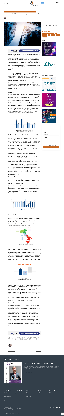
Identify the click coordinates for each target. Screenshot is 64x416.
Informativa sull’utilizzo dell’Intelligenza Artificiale (11, 411)
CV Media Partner (29, 397)
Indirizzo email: (45, 137)
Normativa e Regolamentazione (9, 399)
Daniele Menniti (10, 17)
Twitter (50, 392)
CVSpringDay (28, 393)
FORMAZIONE (27, 7)
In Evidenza (5, 392)
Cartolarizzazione (46, 31)
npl (18, 339)
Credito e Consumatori (7, 395)
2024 (50, 25)
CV (4, 7)
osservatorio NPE (24, 339)
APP (59, 7)
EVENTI (22, 7)
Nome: (44, 127)
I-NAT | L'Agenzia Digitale (15, 413)
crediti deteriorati (16, 337)
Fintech (5, 400)
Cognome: (44, 132)
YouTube (50, 395)
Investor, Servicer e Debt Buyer (8, 401)
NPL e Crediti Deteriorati (7, 396)
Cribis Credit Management (27, 337)
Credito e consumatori (47, 33)
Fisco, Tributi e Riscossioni (8, 397)
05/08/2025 (9, 18)
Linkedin (50, 393)
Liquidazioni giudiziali (19, 338)
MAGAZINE (18, 7)
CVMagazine (39, 392)
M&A (56, 33)
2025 (47, 25)
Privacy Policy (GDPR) (46, 141)
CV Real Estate (28, 395)
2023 (53, 25)
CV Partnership (28, 396)
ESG (53, 33)
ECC (6, 7)
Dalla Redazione (11, 7)
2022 (56, 25)
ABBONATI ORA (28, 372)
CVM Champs (40, 393)
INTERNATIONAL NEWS (49, 7)
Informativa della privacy (23, 411)
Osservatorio (17, 393)
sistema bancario (33, 339)
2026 (43, 25)
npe (15, 339)
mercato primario (29, 338)
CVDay (27, 392)
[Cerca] (7, 3)
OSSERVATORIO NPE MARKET (37, 7)
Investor (44, 36)
